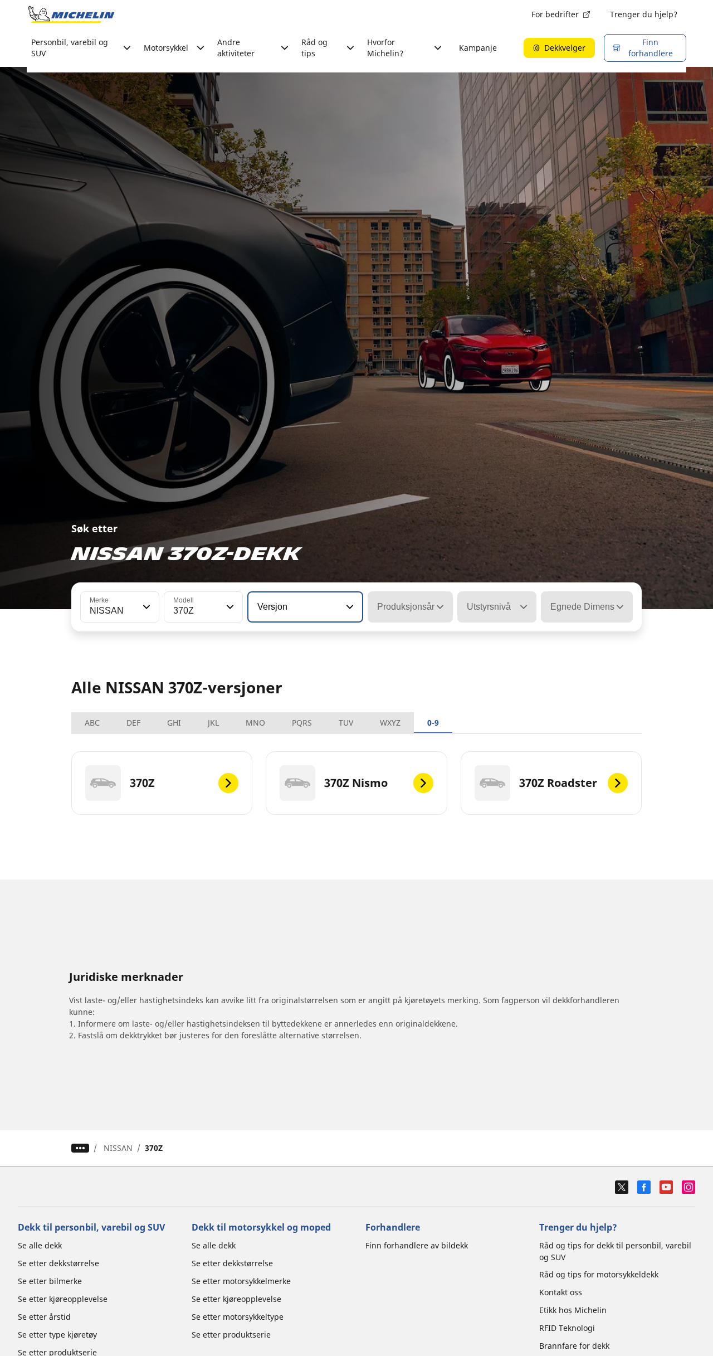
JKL (213, 722)
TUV (346, 722)
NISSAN (118, 1148)
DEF (133, 722)
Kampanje (478, 47)
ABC (92, 722)
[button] (145, 607)
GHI (174, 722)
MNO (255, 722)
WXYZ (390, 722)
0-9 (433, 722)
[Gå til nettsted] (71, 14)
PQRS (302, 722)
